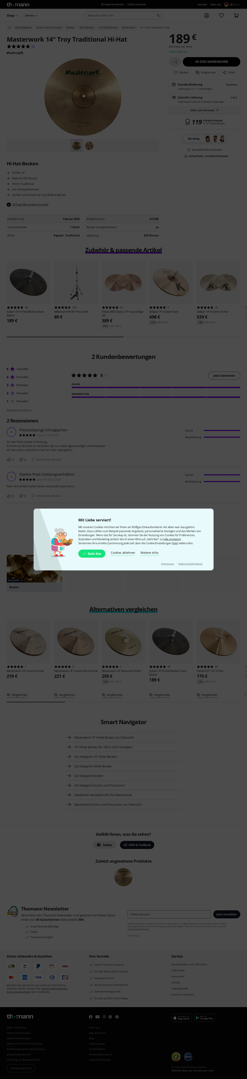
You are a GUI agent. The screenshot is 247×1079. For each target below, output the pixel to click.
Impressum (167, 563)
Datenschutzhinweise (190, 563)
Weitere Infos (149, 553)
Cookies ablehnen (123, 553)
